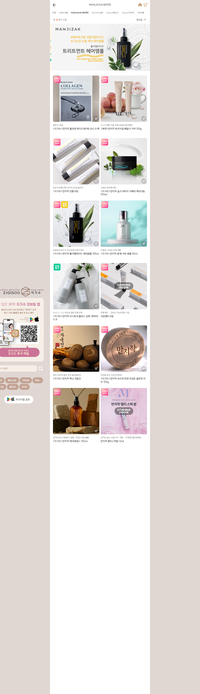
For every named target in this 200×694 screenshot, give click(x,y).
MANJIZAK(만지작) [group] (80, 12)
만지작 (24, 387)
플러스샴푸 (12, 380)
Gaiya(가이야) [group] (128, 12)
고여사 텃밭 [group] (63, 12)
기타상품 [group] (140, 12)
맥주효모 (25, 380)
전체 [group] (54, 12)
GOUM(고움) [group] (97, 12)
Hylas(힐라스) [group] (112, 12)
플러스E (13, 387)
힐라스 (37, 380)
